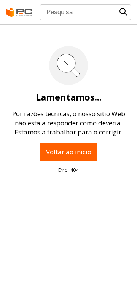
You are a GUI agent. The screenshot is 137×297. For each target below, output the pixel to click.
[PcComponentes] (19, 12)
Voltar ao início (68, 151)
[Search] (123, 12)
